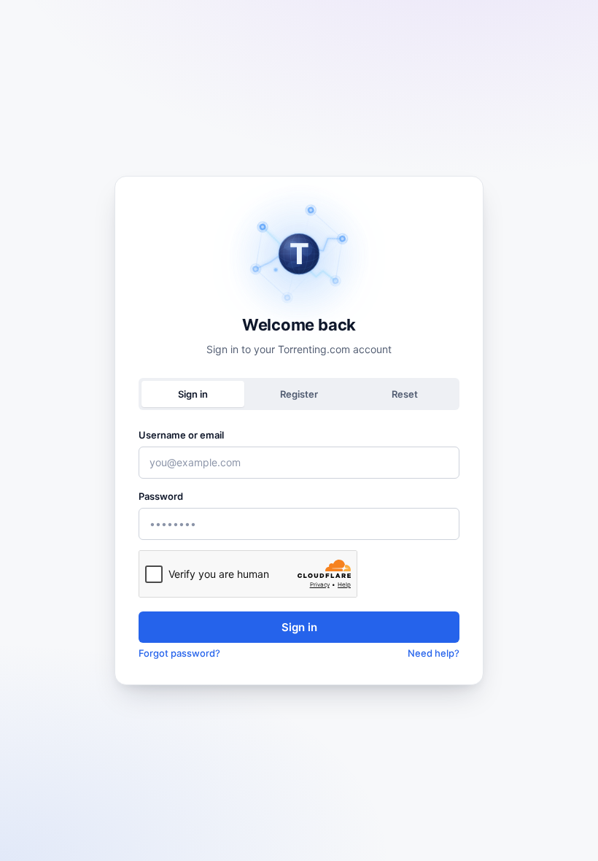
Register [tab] (299, 394)
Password (161, 496)
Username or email (181, 435)
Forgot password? (179, 653)
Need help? (433, 653)
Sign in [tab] (193, 394)
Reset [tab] (405, 394)
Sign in (299, 627)
